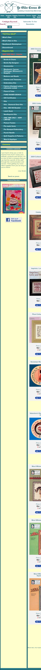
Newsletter (21, 15)
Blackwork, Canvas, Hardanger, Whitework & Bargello (13, 71)
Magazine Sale (8, 51)
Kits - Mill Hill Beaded (12, 108)
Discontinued (7, 47)
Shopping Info (8, 16)
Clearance (6, 144)
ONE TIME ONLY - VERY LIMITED (13, 118)
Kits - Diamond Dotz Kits (13, 104)
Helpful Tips (34, 16)
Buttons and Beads (11, 76)
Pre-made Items (10, 126)
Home (2, 15)
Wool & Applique (10, 139)
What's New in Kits (9, 41)
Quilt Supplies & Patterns (13, 136)
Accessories (8, 66)
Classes (28, 15)
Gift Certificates (10, 98)
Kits (5, 101)
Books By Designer (11, 63)
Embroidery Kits (10, 83)
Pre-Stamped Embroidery (13, 129)
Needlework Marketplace (11, 44)
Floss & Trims (9, 91)
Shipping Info (15, 16)
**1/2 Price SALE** (9, 34)
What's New (6, 37)
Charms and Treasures (12, 79)
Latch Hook (8, 111)
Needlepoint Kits (10, 114)
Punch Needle (9, 133)
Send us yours (13, 176)
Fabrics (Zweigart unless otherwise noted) (13, 87)
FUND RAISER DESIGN (12, 94)
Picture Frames (9, 123)
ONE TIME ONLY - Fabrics (12, 54)
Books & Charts (10, 59)
